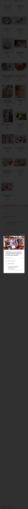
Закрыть (21, 234)
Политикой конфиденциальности (15, 269)
